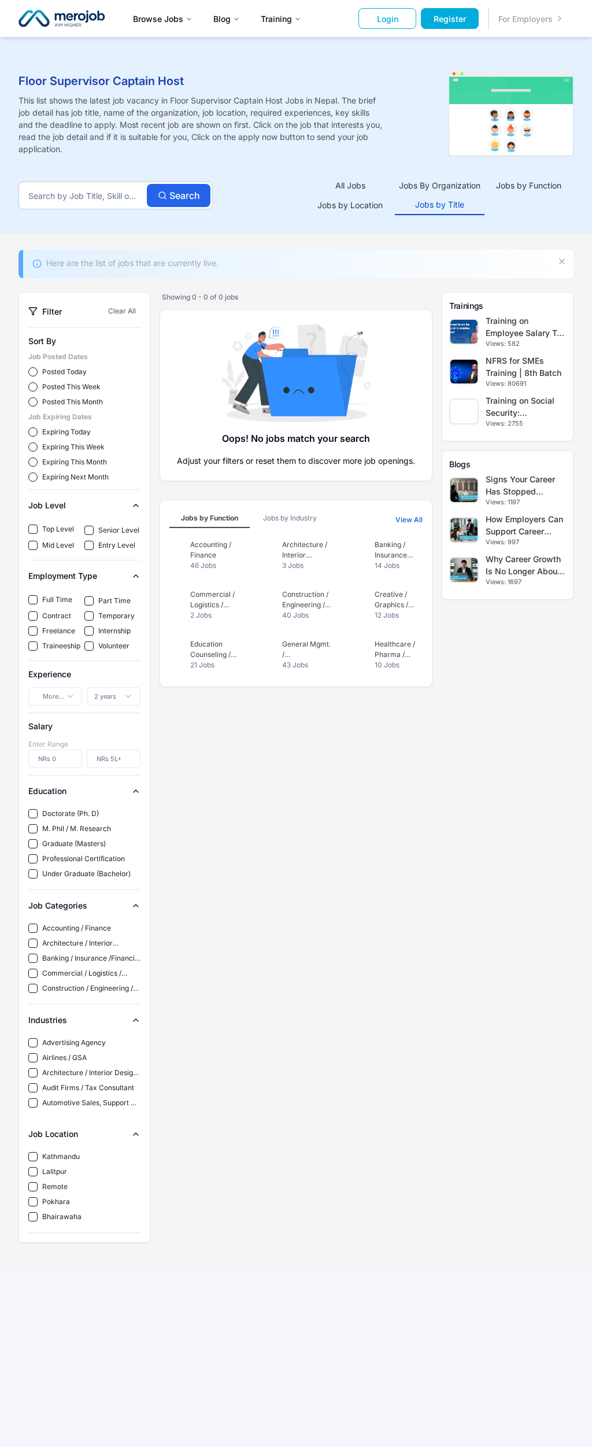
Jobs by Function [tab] (528, 185)
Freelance (58, 630)
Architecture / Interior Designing (77, 943)
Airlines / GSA (64, 1057)
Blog (222, 19)
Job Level (47, 505)
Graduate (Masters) (74, 843)
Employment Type (62, 576)
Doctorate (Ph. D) (70, 813)
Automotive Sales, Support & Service (88, 1103)
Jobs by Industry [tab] (290, 518)
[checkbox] (33, 529)
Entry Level (116, 545)
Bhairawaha (62, 1216)
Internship (114, 630)
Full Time (57, 599)
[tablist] (440, 195)
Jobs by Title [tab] (439, 204)
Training (276, 19)
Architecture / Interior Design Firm (89, 1073)
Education (47, 791)
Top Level (58, 529)
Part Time (114, 600)
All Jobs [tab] (350, 185)
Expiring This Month (74, 461)
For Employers (525, 19)
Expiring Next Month (75, 477)
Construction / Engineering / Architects (87, 989)
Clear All (122, 311)
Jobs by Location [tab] (350, 205)
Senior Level (118, 530)
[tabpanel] (296, 605)
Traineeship (61, 645)
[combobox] (55, 696)
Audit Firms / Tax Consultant (88, 1087)
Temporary (116, 615)
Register (450, 19)
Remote (55, 1186)
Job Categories (57, 905)
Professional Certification (83, 858)
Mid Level (58, 545)
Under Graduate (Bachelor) (86, 873)
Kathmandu (61, 1156)
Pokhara (56, 1201)
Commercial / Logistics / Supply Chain (81, 974)
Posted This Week (71, 386)
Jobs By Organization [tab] (439, 185)
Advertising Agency (74, 1042)
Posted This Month (72, 401)
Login (387, 19)
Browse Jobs (158, 19)
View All (409, 519)
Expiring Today (66, 431)
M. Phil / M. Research (76, 828)
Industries (47, 1020)
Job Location (53, 1134)
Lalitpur (54, 1171)
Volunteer (114, 645)
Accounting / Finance (76, 928)
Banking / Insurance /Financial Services (91, 959)
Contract (56, 615)
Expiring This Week (73, 446)
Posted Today (64, 371)
